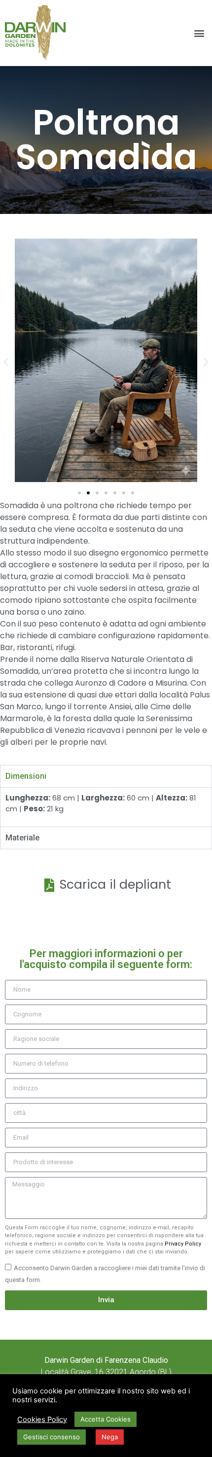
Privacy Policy (183, 1244)
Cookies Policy (42, 1419)
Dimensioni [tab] (25, 776)
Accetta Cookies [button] (105, 1419)
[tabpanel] (106, 807)
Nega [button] (110, 1437)
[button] (199, 33)
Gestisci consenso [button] (51, 1437)
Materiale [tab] (22, 837)
